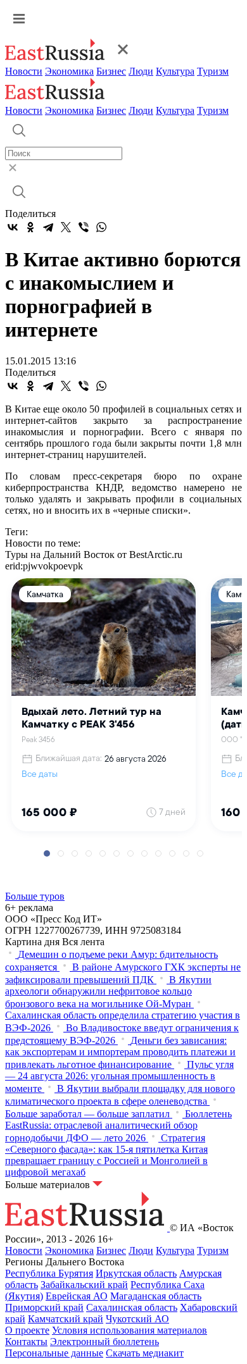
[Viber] (83, 227)
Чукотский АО (137, 1318)
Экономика (69, 71)
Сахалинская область (131, 1307)
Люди (141, 71)
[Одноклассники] (30, 227)
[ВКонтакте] (12, 227)
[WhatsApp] (101, 227)
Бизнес (111, 71)
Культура (175, 71)
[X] (65, 227)
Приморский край (44, 1307)
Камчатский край (65, 1318)
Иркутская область (136, 1273)
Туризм (213, 71)
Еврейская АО (77, 1296)
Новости (23, 71)
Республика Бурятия (49, 1273)
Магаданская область (155, 1296)
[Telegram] (48, 227)
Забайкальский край (84, 1284)
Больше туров (35, 896)
